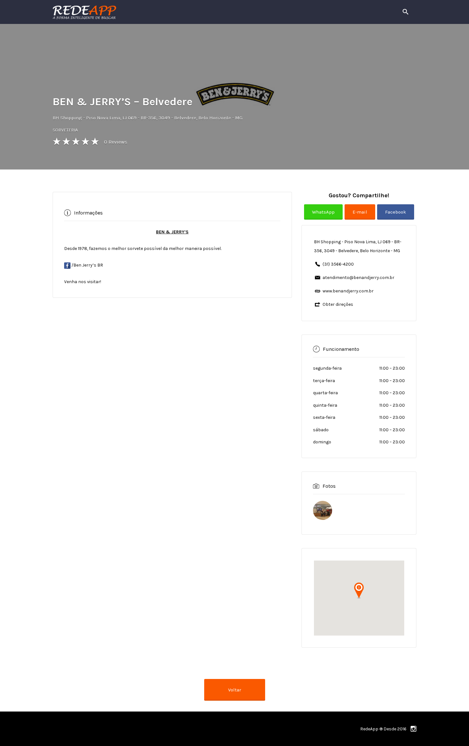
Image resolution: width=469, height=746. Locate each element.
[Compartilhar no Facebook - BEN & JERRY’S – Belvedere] (395, 217)
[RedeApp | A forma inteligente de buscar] (153, 12)
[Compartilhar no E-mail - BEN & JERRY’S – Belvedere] (361, 217)
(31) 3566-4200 (338, 264)
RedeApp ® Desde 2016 (383, 729)
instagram (413, 729)
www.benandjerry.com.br (348, 291)
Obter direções (338, 304)
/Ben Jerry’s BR (87, 265)
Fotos (329, 486)
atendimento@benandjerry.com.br (358, 277)
